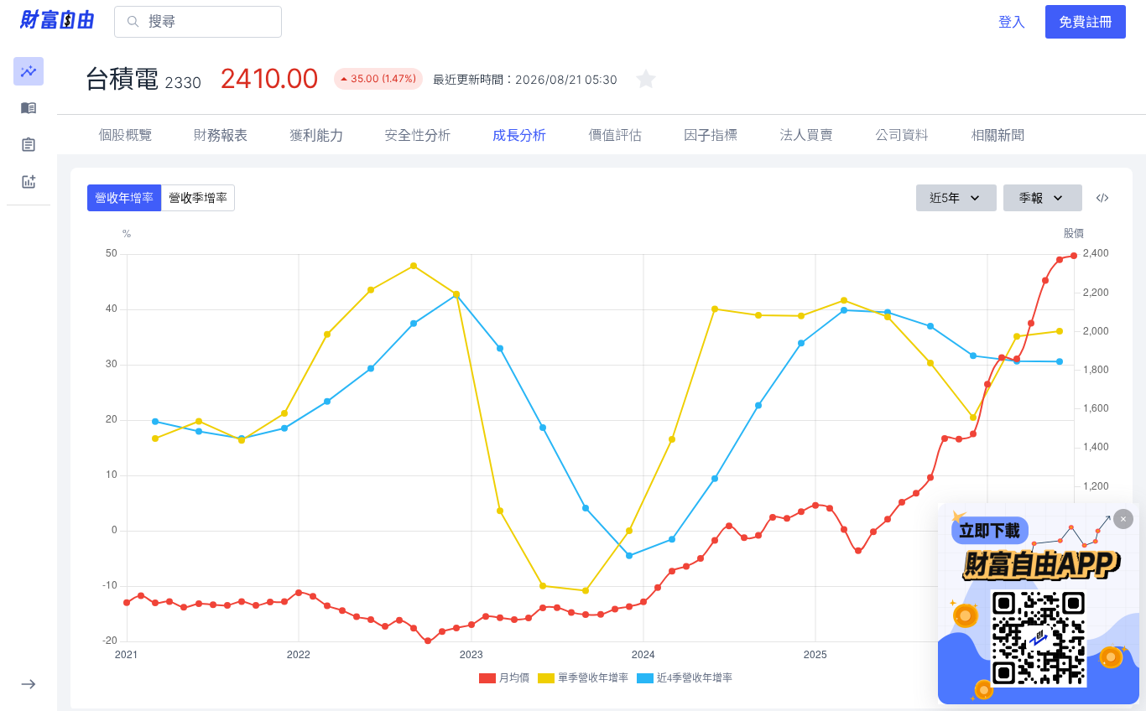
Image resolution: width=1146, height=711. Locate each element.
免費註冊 (1085, 21)
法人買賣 (806, 135)
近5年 (945, 197)
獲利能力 (316, 135)
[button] (28, 71)
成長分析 (519, 135)
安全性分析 (417, 135)
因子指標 (710, 135)
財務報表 (220, 135)
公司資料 (902, 135)
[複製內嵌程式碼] (1102, 197)
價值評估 (615, 135)
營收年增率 (124, 197)
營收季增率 (198, 197)
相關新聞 (997, 135)
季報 (1031, 197)
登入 (1011, 21)
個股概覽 (125, 135)
